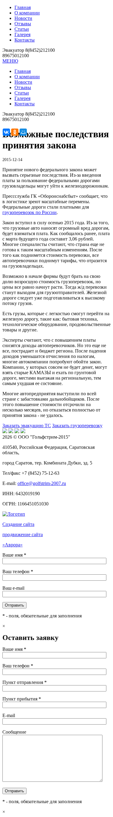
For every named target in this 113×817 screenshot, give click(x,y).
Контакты (24, 39)
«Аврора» (12, 544)
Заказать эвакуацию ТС (26, 425)
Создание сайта (18, 524)
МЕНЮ (10, 61)
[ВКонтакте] (6, 132)
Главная (22, 7)
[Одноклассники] (14, 132)
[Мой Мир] (23, 132)
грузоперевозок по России (29, 212)
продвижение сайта (22, 534)
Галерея (22, 34)
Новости (23, 18)
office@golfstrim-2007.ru (41, 483)
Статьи (21, 29)
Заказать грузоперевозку (77, 425)
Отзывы (22, 23)
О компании (27, 12)
